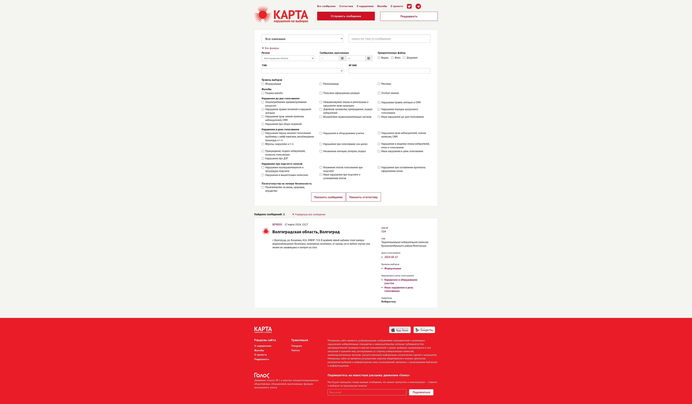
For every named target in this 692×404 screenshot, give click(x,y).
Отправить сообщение (346, 16)
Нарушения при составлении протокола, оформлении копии (403, 169)
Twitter (295, 350)
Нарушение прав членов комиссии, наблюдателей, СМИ (284, 118)
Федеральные (273, 83)
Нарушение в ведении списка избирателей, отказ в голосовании (405, 145)
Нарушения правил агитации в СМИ (401, 102)
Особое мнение (390, 93)
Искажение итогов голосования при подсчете (343, 169)
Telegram (296, 345)
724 (383, 231)
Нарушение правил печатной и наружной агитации (288, 111)
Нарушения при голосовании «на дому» (345, 144)
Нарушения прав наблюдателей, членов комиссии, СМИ (403, 134)
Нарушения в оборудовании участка (343, 133)
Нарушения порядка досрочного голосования (399, 111)
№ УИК (353, 65)
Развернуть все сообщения (310, 214)
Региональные (331, 83)
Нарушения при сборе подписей (283, 124)
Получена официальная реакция (341, 93)
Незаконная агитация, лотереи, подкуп (344, 151)
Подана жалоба (274, 93)
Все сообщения (326, 6)
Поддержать (409, 16)
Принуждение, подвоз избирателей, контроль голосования (285, 152)
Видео (385, 57)
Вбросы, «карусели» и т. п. (279, 144)
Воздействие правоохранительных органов (347, 116)
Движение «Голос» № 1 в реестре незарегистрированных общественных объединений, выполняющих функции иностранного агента (286, 384)
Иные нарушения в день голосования (402, 151)
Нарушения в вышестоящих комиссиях (286, 175)
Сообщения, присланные (334, 52)
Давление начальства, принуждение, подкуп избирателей (347, 111)
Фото (397, 57)
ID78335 (277, 224)
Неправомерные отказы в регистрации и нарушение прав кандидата (345, 103)
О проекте (397, 6)
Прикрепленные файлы (391, 52)
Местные (386, 83)
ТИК (264, 65)
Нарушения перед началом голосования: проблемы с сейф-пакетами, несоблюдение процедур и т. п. (289, 136)
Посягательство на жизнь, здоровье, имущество (285, 189)
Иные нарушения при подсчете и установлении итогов (341, 176)
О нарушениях (365, 6)
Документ (412, 57)
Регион (266, 52)
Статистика (346, 6)
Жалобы (382, 6)
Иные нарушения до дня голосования (402, 116)
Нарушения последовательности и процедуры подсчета (284, 169)
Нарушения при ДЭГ (276, 158)
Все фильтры (272, 48)
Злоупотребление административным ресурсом (286, 103)
